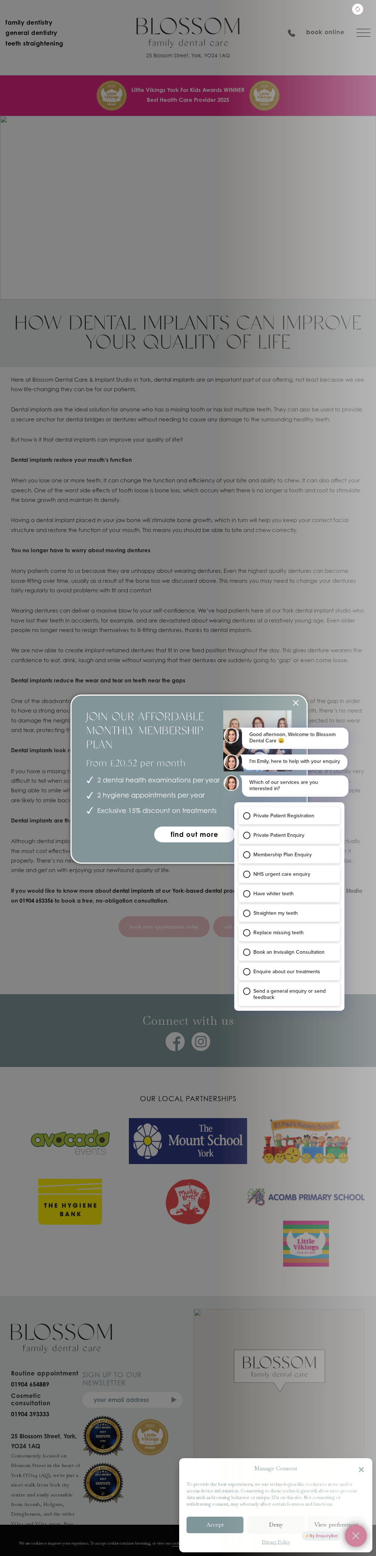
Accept (215, 1524)
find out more (194, 834)
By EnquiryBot (324, 1535)
